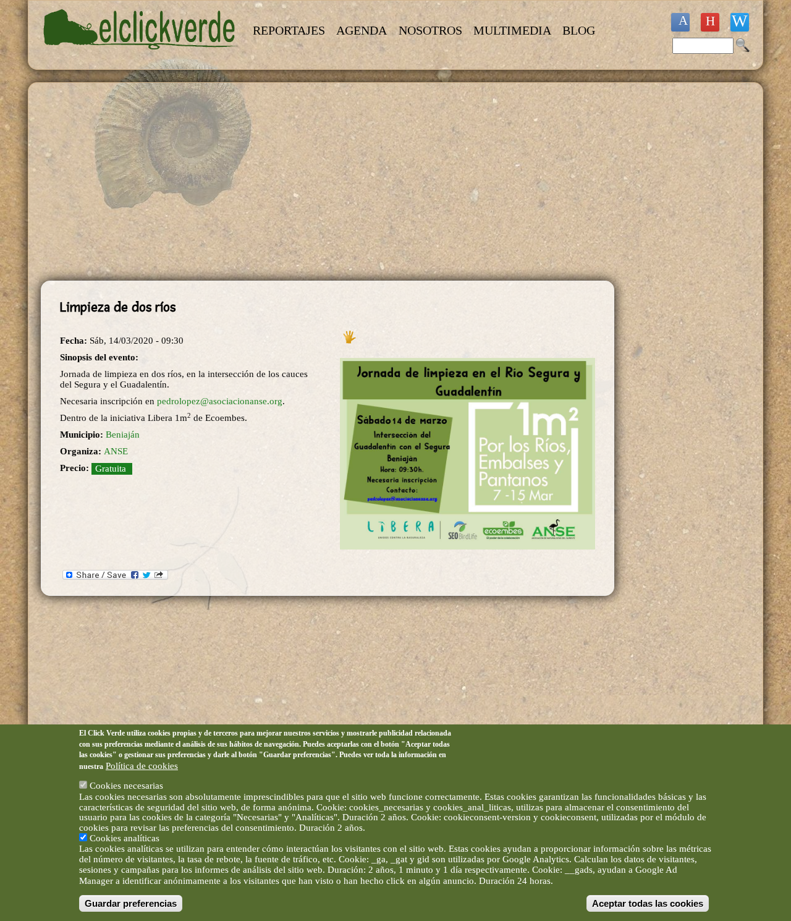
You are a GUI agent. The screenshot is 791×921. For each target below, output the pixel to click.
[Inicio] (141, 57)
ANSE (116, 451)
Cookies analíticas (124, 838)
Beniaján (123, 434)
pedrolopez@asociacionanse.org (219, 401)
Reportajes (289, 30)
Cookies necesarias (126, 786)
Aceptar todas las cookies (647, 903)
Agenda (361, 30)
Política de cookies (142, 765)
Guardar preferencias (131, 903)
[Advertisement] (327, 181)
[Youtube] (710, 22)
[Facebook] (680, 22)
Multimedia (512, 30)
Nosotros (430, 30)
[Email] (739, 22)
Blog (578, 30)
